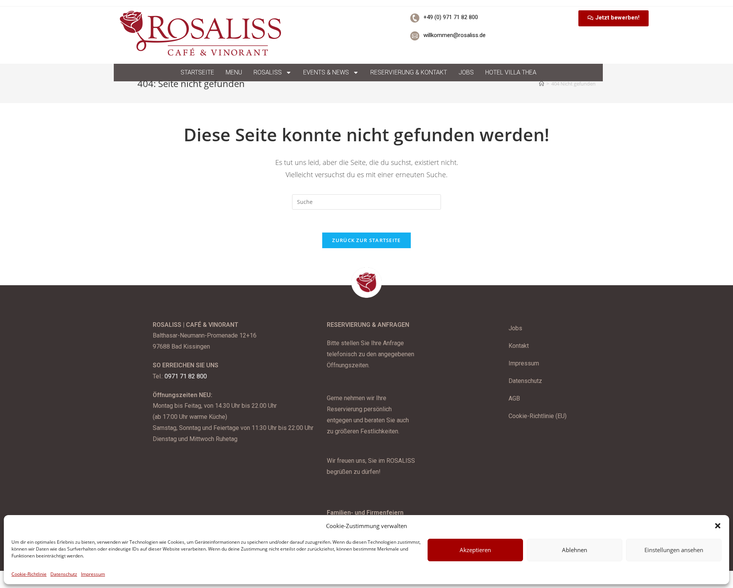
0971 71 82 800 (186, 376)
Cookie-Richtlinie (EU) (538, 416)
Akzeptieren (475, 550)
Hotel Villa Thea (510, 72)
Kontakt (519, 345)
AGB (514, 398)
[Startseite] (541, 83)
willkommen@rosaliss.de (454, 35)
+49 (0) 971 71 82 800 (450, 17)
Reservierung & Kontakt (408, 72)
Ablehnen (574, 550)
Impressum (93, 574)
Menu (234, 72)
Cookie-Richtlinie (29, 574)
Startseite (197, 72)
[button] (718, 526)
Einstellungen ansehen (673, 550)
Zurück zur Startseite (366, 240)
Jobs (466, 72)
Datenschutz (63, 574)
